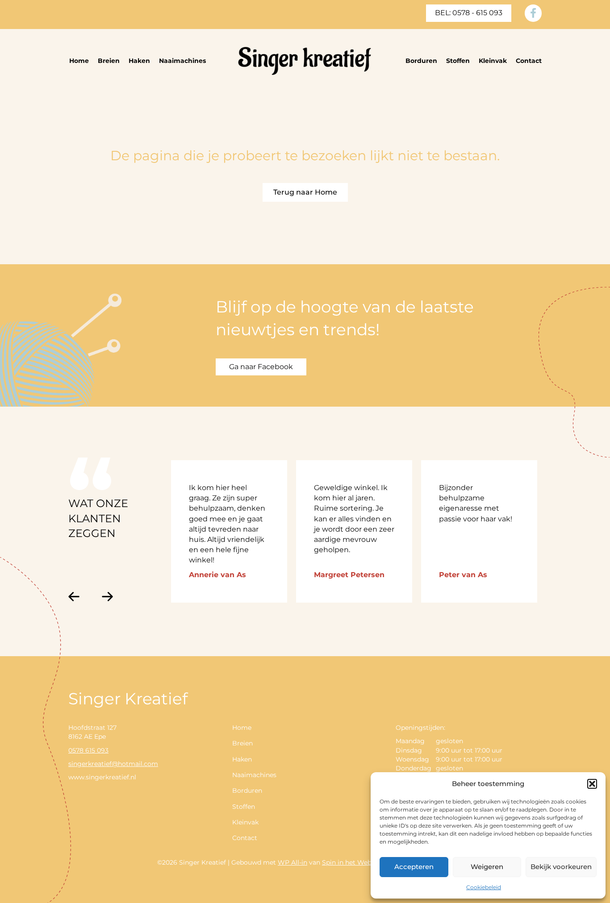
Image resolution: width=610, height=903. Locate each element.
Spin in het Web (347, 862)
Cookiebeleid (483, 887)
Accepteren (414, 866)
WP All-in (292, 862)
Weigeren (487, 866)
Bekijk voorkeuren (561, 866)
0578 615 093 (88, 750)
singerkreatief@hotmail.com (113, 764)
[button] (592, 783)
